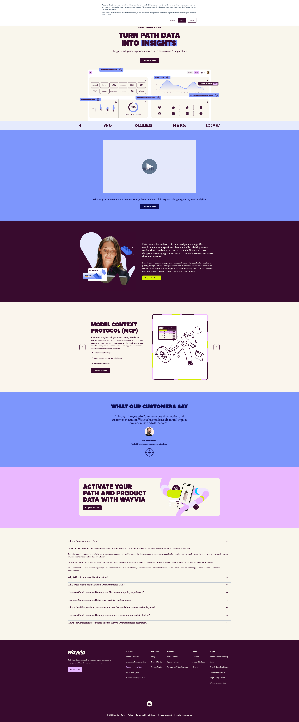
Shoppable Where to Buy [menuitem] (219, 656)
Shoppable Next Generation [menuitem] (136, 662)
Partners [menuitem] (170, 651)
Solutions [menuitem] (129, 651)
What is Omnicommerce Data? (83, 541)
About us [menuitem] (195, 656)
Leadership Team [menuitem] (198, 662)
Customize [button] (173, 20)
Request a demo (149, 60)
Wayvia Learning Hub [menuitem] (218, 683)
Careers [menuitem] (195, 667)
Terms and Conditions (145, 715)
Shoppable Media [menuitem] (132, 656)
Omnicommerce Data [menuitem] (134, 667)
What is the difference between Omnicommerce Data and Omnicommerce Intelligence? (111, 607)
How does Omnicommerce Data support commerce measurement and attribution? (109, 615)
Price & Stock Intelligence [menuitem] (219, 667)
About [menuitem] (194, 651)
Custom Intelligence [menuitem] (217, 672)
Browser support (164, 715)
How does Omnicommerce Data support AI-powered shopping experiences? (106, 592)
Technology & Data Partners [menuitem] (177, 667)
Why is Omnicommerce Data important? (88, 577)
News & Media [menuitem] (156, 662)
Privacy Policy (127, 715)
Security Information (183, 715)
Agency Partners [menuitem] (173, 662)
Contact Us (75, 669)
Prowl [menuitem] (212, 662)
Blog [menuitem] (153, 656)
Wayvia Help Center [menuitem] (217, 677)
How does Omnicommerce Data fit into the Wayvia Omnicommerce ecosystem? (107, 622)
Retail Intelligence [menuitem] (132, 672)
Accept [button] (182, 20)
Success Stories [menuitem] (156, 667)
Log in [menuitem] (212, 651)
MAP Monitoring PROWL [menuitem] (135, 677)
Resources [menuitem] (155, 651)
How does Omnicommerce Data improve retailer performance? (99, 599)
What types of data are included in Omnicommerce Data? (96, 584)
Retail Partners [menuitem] (172, 656)
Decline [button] (192, 20)
